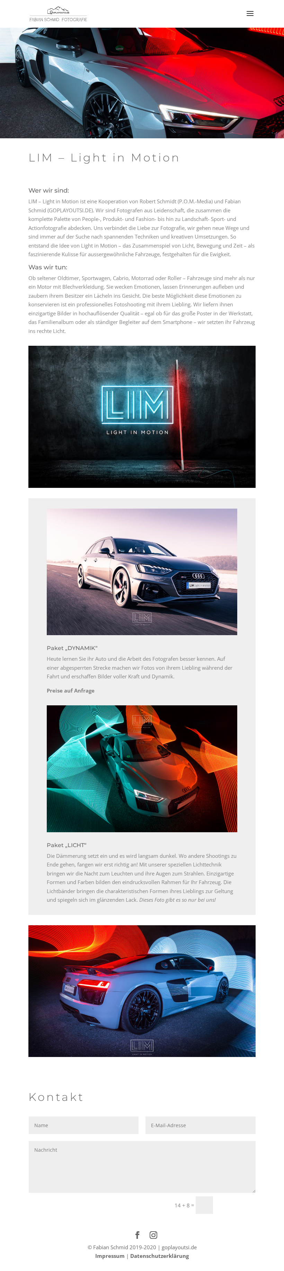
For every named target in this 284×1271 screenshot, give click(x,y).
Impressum (110, 1255)
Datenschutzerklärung (159, 1255)
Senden (237, 1205)
